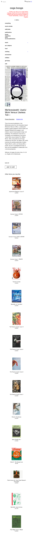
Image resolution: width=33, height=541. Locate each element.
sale (6, 63)
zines (6, 37)
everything (8, 23)
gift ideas (7, 60)
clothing (16, 51)
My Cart (29, 1)
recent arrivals (8, 26)
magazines (8, 36)
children (7, 57)
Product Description (10, 119)
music (16, 42)
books (6, 34)
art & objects (8, 45)
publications (16, 32)
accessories (8, 54)
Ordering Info (19, 119)
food (6, 48)
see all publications (10, 38)
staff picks (7, 29)
